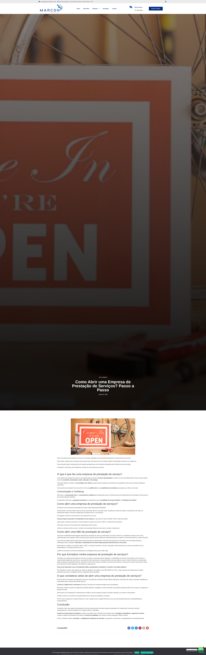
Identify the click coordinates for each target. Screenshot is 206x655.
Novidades (106, 8)
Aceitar (137, 652)
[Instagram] (165, 1)
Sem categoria (103, 377)
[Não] (203, 652)
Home (78, 8)
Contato (114, 8)
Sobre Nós (86, 8)
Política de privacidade (147, 652)
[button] (128, 628)
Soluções (95, 8)
